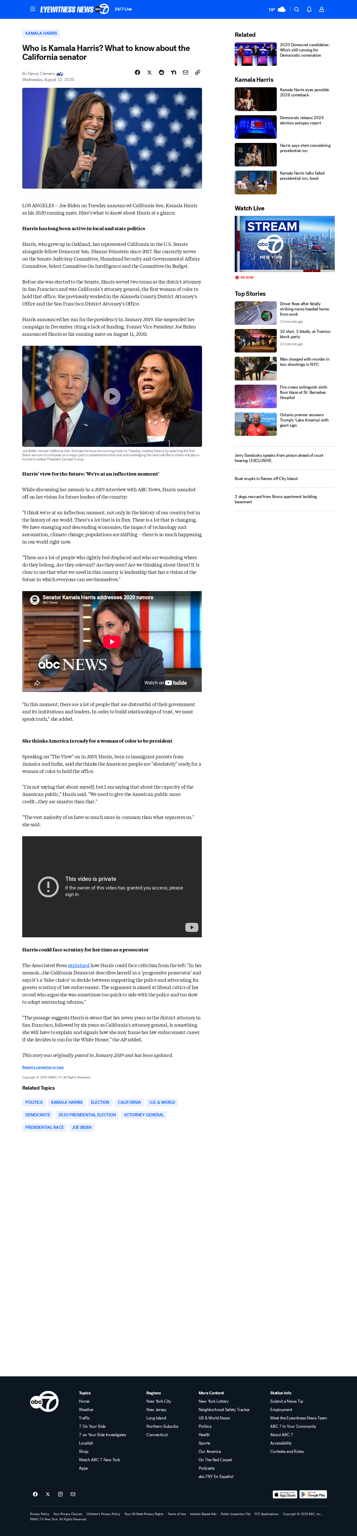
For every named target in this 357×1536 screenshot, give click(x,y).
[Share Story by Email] (185, 72)
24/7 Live (123, 9)
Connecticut (157, 1435)
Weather (86, 1410)
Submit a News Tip (286, 1401)
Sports (204, 1443)
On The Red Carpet (215, 1460)
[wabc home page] (44, 1401)
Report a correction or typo (43, 1067)
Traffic (84, 1418)
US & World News (214, 1418)
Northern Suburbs (162, 1426)
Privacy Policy (39, 1514)
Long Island (156, 1418)
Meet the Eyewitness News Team (298, 1418)
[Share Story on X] (149, 72)
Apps (83, 1468)
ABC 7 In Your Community (293, 1426)
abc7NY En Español (216, 1477)
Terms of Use (177, 1514)
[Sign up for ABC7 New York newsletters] (73, 1494)
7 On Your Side (92, 1426)
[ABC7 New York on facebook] (35, 1494)
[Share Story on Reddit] (161, 72)
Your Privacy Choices (67, 1514)
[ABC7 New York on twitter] (48, 1494)
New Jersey (156, 1410)
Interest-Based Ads (203, 1514)
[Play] (285, 244)
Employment (281, 1410)
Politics (205, 1426)
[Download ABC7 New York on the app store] (285, 1494)
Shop (83, 1452)
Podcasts (206, 1468)
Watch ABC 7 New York (99, 1460)
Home (84, 1401)
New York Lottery (214, 1401)
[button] (32, 9)
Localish (86, 1443)
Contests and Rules (286, 1452)
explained (78, 965)
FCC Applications (267, 1514)
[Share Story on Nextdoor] (173, 72)
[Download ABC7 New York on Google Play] (313, 1494)
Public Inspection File (235, 1514)
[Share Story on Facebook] (137, 72)
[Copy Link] (197, 72)
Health (204, 1435)
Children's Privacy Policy (103, 1514)
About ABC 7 (281, 1435)
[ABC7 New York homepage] (74, 9)
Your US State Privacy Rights (144, 1514)
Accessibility (281, 1443)
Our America (210, 1452)
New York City (158, 1401)
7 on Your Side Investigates (102, 1435)
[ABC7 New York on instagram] (60, 1494)
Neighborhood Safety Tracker (224, 1410)
